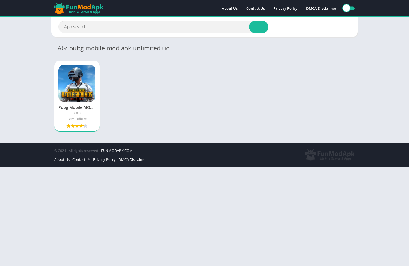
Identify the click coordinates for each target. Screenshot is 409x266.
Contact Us (255, 8)
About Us (230, 8)
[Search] (258, 27)
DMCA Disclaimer (321, 8)
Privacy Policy (285, 8)
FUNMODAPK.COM (117, 150)
